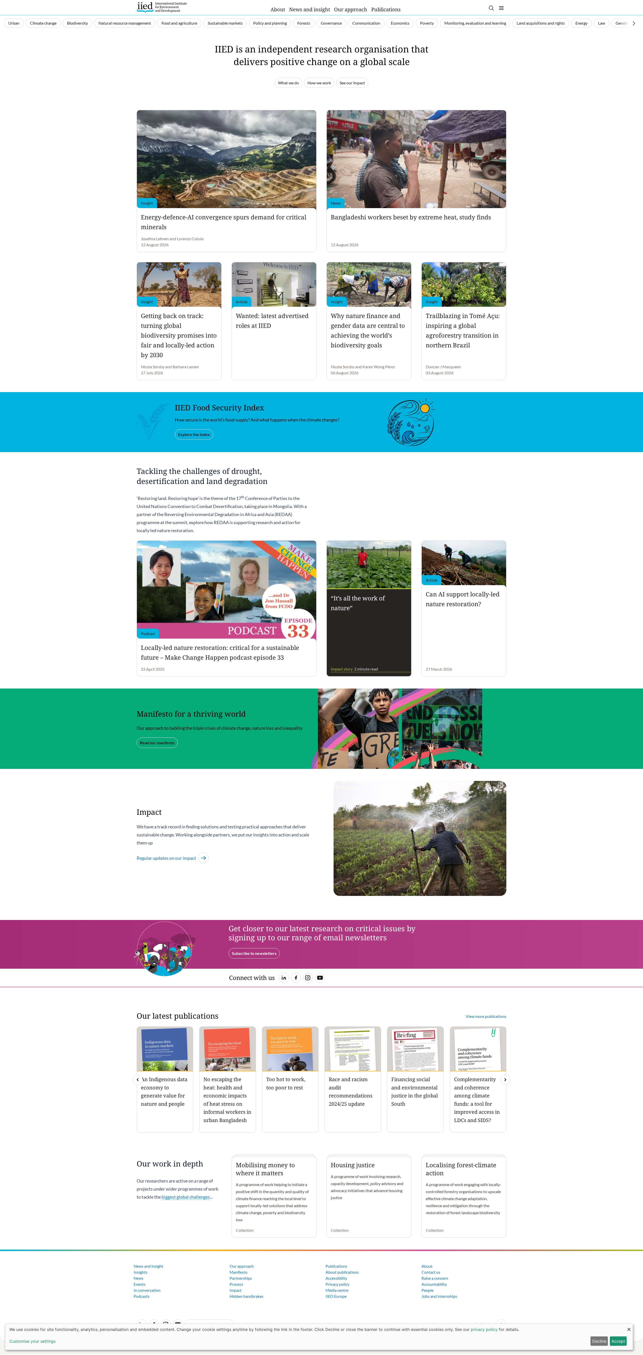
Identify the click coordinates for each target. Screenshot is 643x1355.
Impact (236, 1290)
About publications (342, 1272)
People (427, 1290)
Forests (303, 23)
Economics (400, 23)
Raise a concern (434, 1278)
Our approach (350, 9)
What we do (288, 82)
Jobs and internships (439, 1296)
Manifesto (238, 1272)
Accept (618, 1341)
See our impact (352, 82)
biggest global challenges (186, 1197)
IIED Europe (336, 1296)
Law (601, 23)
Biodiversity (77, 23)
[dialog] (319, 1336)
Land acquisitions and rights (541, 23)
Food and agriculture (179, 23)
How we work (319, 82)
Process (236, 1284)
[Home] (162, 7)
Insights (140, 1272)
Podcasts (141, 1296)
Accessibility (336, 1278)
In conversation (147, 1290)
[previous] (138, 1080)
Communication (366, 23)
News (138, 1278)
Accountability (434, 1284)
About (278, 9)
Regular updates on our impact (166, 858)
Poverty (427, 23)
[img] (505, 1080)
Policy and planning (270, 23)
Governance (331, 23)
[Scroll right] (634, 23)
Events (139, 1284)
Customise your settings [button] (32, 1341)
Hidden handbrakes (246, 1296)
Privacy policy (337, 1284)
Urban (13, 23)
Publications (386, 9)
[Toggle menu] (501, 8)
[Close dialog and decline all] (629, 1327)
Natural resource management (124, 23)
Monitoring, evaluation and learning (475, 23)
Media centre (337, 1290)
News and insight (309, 9)
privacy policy (484, 1329)
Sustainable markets (225, 23)
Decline (599, 1341)
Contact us (430, 1272)
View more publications (486, 1016)
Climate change (43, 23)
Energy (581, 23)
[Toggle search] (491, 8)
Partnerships (241, 1278)
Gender (622, 23)
